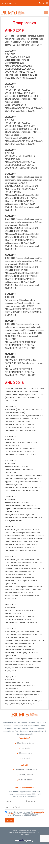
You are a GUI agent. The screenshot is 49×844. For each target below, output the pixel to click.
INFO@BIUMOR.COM (9, 3)
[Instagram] (47, 3)
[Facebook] (39, 3)
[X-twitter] (43, 3)
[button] (46, 12)
